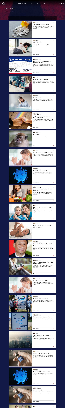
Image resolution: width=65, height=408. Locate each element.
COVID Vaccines (45, 18)
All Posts (10, 18)
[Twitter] (61, 3)
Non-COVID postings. (31, 18)
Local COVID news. (23, 18)
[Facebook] (59, 3)
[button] (44, 3)
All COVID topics (16, 18)
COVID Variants (39, 18)
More (51, 18)
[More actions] (53, 22)
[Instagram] (63, 3)
